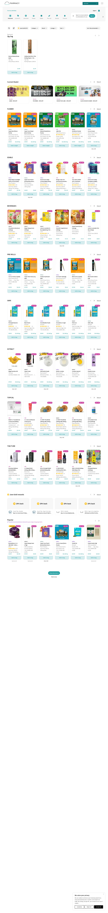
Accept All (98, 907)
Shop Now (86, 3)
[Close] (103, 894)
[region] (89, 901)
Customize (79, 907)
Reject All (89, 907)
